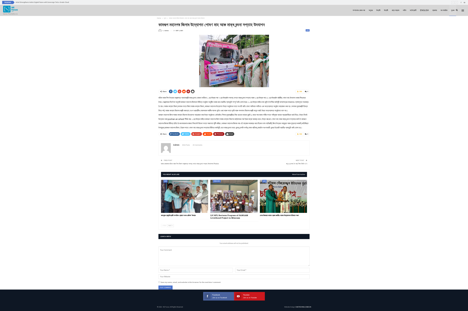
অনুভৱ (371, 10)
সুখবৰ (452, 10)
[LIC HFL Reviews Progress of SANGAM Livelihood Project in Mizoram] (234, 196)
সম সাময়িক (444, 10)
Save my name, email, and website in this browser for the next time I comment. (191, 282)
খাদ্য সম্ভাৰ (395, 10)
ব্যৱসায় (434, 10)
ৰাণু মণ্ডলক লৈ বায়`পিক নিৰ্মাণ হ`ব (296, 164)
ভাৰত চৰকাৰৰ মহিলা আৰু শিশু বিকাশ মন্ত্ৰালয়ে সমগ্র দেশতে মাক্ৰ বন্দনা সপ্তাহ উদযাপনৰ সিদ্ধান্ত (190, 164)
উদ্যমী (378, 10)
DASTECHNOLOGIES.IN (303, 307)
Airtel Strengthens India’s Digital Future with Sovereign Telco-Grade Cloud (42, 2)
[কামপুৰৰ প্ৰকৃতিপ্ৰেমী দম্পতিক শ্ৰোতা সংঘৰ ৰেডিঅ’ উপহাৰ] (184, 196)
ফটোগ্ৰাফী (413, 10)
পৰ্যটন (404, 10)
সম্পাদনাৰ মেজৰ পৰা (359, 10)
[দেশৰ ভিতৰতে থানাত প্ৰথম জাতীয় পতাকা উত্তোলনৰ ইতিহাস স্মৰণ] (283, 196)
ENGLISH (424, 10)
